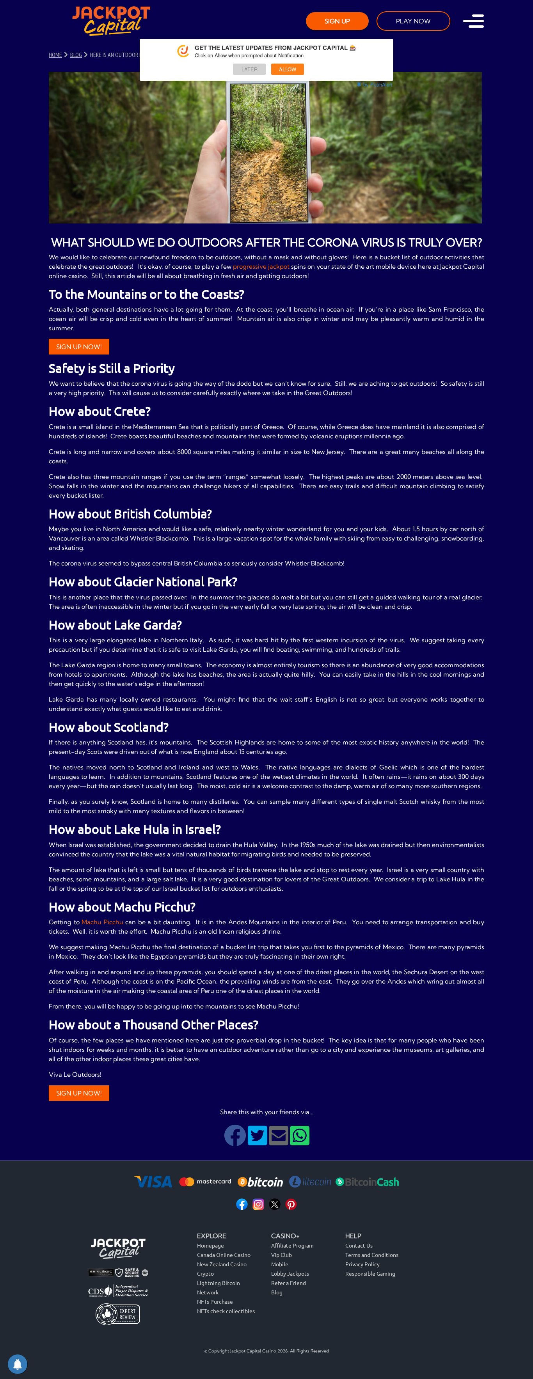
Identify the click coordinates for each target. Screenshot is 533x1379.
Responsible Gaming (370, 1273)
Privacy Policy (362, 1263)
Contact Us (359, 1245)
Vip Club (281, 1254)
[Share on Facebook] (236, 1141)
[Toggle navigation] (473, 21)
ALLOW (287, 69)
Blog (276, 1292)
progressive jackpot (261, 266)
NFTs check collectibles (226, 1310)
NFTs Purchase (215, 1301)
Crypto (205, 1273)
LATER (250, 69)
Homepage (210, 1245)
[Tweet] (258, 1141)
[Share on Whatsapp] (299, 1141)
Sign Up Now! (79, 347)
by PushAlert (378, 84)
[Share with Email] (279, 1141)
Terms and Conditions (371, 1254)
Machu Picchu (102, 922)
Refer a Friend (288, 1282)
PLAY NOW (413, 21)
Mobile (279, 1264)
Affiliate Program (292, 1245)
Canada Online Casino (224, 1254)
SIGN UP (337, 21)
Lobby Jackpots (290, 1273)
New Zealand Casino (222, 1263)
